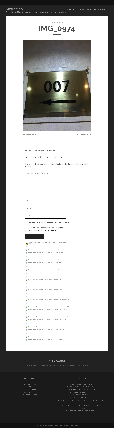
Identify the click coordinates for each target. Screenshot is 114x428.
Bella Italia (86, 392)
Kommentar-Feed (30, 392)
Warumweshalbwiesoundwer (94, 9)
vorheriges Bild (31, 134)
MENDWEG (14, 9)
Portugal (87, 384)
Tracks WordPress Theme (47, 425)
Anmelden (30, 387)
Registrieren (30, 384)
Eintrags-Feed (30, 389)
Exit (86, 395)
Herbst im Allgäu (86, 387)
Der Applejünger (65, 405)
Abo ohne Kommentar (47, 230)
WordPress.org (30, 395)
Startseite (72, 9)
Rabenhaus (75, 384)
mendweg (61, 23)
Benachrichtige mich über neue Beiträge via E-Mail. (48, 222)
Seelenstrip (86, 397)
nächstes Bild (84, 134)
